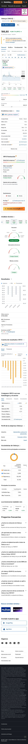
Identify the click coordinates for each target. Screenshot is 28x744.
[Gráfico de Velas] (3, 55)
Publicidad (18, 654)
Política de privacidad (6, 729)
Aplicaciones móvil (6, 654)
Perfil (8, 51)
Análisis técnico (7, 217)
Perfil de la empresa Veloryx (12, 426)
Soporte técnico (19, 657)
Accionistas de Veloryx (10, 445)
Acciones (4, 6)
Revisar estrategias (10, 42)
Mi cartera (3, 657)
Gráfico (10, 47)
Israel (25, 440)
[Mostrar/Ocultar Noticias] (10, 55)
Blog (2, 651)
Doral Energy (5, 506)
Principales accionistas (17, 51)
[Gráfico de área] (5, 55)
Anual (2, 349)
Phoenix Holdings (19, 506)
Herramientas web (6, 660)
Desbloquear (18, 419)
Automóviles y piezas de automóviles (20, 433)
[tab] (7, 222)
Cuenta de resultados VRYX (11, 340)
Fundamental (18, 47)
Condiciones (4, 724)
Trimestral (9, 349)
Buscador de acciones (14, 6)
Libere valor (22, 95)
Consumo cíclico (22, 437)
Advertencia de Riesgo (6, 734)
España (24, 6)
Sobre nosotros (19, 651)
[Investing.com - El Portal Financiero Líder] (8, 2)
